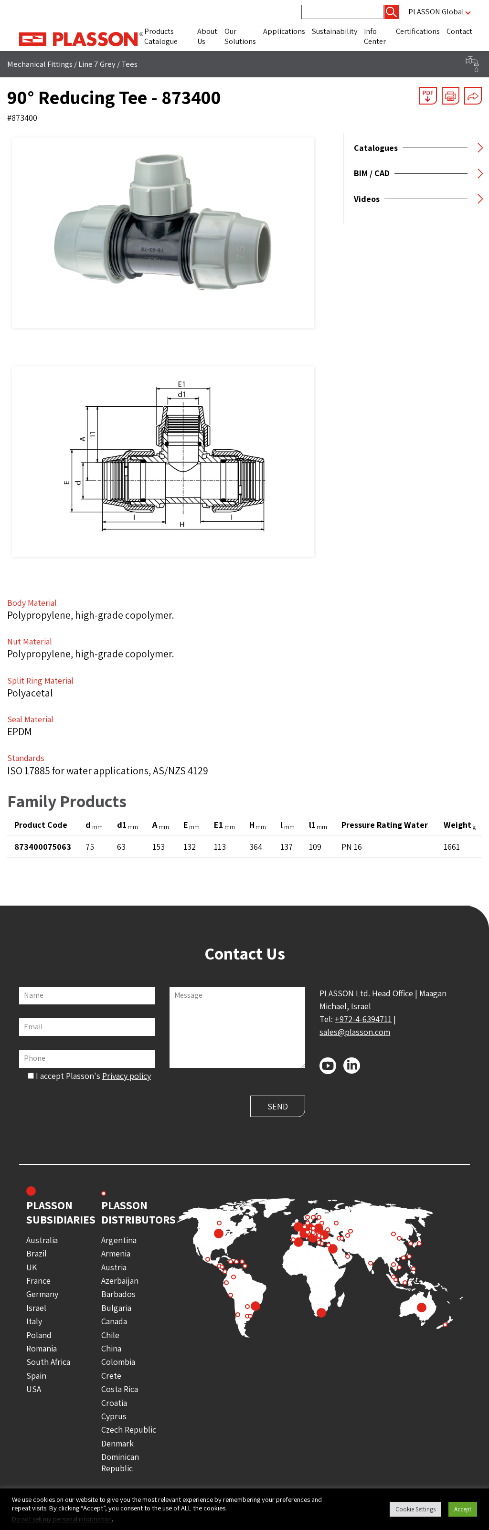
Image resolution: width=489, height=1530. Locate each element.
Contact (459, 31)
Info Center (375, 36)
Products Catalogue (161, 36)
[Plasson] (81, 38)
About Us (207, 36)
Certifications (418, 31)
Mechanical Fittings (40, 64)
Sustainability (334, 31)
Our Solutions (240, 36)
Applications (284, 31)
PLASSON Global (436, 12)
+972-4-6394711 (363, 1018)
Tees (129, 64)
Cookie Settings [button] (415, 1509)
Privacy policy (126, 1075)
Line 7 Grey (97, 64)
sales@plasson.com (354, 1031)
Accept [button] (462, 1509)
